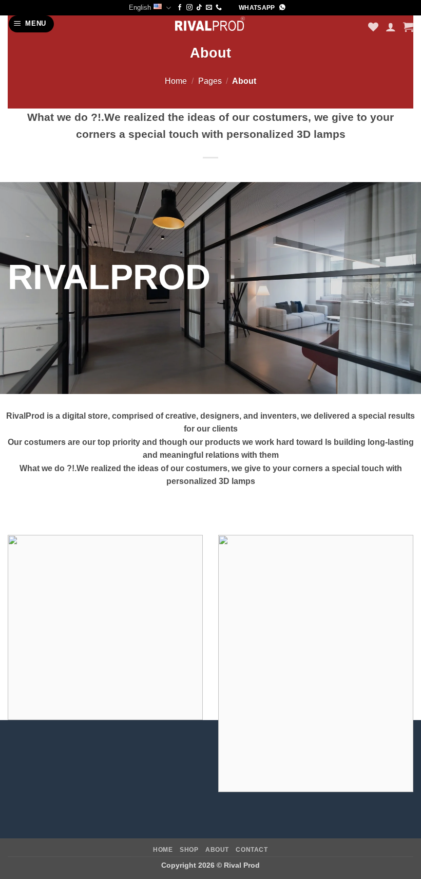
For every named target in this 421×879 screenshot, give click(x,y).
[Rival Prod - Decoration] (210, 23)
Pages (210, 81)
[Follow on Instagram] (189, 7)
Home (176, 81)
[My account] (391, 26)
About (217, 849)
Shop (189, 849)
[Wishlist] (373, 26)
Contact (251, 849)
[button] (31, 23)
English (140, 7)
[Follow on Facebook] (180, 7)
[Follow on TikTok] (199, 7)
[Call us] (219, 7)
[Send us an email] (209, 7)
